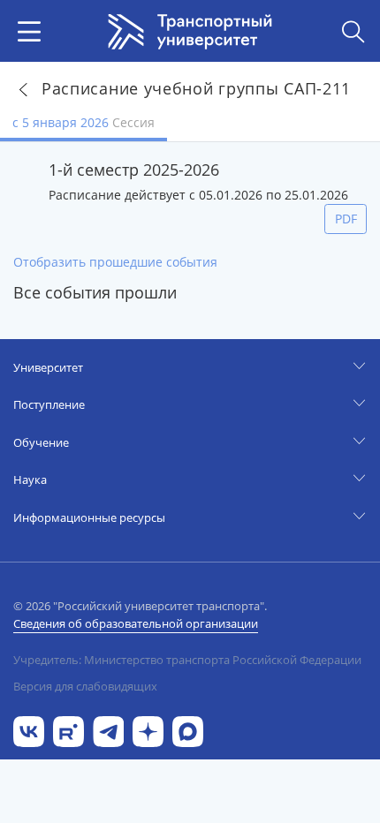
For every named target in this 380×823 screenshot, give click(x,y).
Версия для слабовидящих (85, 686)
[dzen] (148, 729)
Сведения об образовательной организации (135, 623)
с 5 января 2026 (83, 122)
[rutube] (68, 729)
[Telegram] (108, 729)
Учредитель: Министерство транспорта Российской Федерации (187, 660)
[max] (187, 729)
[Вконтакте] (28, 729)
